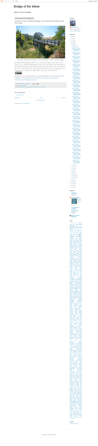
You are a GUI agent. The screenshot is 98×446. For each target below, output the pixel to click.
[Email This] (33, 84)
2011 (72, 183)
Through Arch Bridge (78, 408)
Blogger (54, 434)
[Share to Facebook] (37, 84)
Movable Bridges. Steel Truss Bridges (76, 292)
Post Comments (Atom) (25, 103)
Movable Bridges (74, 288)
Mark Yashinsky (74, 27)
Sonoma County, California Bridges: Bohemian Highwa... (77, 149)
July (73, 166)
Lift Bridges (72, 287)
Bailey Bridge (79, 226)
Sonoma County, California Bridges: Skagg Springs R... (76, 73)
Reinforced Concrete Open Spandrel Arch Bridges (76, 353)
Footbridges (79, 278)
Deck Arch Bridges (76, 271)
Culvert (71, 270)
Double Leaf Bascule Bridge (76, 275)
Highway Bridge (74, 282)
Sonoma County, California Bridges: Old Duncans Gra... (76, 145)
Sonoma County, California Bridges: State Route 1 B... (76, 137)
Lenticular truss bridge (74, 285)
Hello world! (73, 194)
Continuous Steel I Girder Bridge (76, 266)
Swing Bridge (73, 406)
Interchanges (79, 284)
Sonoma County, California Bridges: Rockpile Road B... (76, 113)
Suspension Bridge (77, 403)
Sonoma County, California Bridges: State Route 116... (76, 141)
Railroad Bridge (78, 323)
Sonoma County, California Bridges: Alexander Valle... (76, 105)
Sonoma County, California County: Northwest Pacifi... (76, 97)
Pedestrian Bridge (77, 297)
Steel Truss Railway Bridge (76, 395)
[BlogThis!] (34, 84)
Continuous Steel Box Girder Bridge (76, 259)
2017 (72, 38)
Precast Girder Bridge (76, 312)
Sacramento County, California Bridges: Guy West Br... (76, 61)
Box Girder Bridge (76, 231)
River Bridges (73, 365)
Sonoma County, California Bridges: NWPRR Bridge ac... (77, 93)
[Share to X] (35, 84)
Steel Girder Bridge (76, 378)
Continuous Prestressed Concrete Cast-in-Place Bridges (76, 256)
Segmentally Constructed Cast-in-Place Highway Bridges (76, 371)
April (73, 172)
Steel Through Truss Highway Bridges (76, 388)
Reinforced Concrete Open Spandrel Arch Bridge (76, 350)
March (73, 174)
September (74, 47)
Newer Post (17, 97)
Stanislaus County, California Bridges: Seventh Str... (76, 53)
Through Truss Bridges (74, 410)
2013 (72, 179)
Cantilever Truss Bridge (76, 237)
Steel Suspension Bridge (76, 381)
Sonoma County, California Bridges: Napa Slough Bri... (76, 133)
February (74, 175)
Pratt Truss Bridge (76, 306)
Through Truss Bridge (76, 409)
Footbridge (72, 278)
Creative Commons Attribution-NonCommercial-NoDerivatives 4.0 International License (37, 79)
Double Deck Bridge (77, 274)
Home (41, 97)
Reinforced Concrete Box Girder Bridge (76, 333)
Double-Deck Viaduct (76, 276)
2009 (72, 187)
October (74, 45)
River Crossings (78, 367)
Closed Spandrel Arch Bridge (76, 244)
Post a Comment (20, 95)
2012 (72, 181)
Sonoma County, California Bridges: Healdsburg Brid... (76, 85)
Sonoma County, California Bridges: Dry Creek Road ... (76, 121)
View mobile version (40, 100)
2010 (72, 185)
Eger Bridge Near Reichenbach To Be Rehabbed (75, 211)
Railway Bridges (76, 325)
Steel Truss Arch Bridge (75, 392)
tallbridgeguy (74, 192)
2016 (72, 40)
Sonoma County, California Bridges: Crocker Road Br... (76, 125)
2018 (72, 36)
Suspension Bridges (76, 405)
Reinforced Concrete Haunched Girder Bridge (76, 347)
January (74, 177)
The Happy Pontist (75, 197)
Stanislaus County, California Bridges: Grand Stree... (76, 49)
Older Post (64, 97)
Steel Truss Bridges (77, 394)
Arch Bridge (75, 224)
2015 (72, 41)
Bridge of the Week (27, 6)
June (73, 168)
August (73, 165)
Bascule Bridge (73, 227)
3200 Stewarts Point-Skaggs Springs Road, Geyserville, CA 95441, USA (32, 86)
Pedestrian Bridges (76, 299)
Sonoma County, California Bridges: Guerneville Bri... (76, 157)
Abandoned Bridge (73, 222)
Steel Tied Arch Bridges (77, 390)
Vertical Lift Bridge (78, 415)
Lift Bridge (80, 285)
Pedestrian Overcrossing (76, 300)
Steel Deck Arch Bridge (74, 376)
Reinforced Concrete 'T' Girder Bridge (76, 327)
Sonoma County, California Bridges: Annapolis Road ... (76, 77)
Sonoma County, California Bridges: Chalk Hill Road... (76, 101)
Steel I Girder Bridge (22, 85)
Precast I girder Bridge (76, 313)
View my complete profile (75, 31)
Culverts (74, 270)
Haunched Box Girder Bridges (76, 280)
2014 (72, 43)
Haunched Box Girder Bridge (76, 279)
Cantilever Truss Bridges (76, 238)
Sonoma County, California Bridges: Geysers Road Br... (76, 129)
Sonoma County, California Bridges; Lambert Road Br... (76, 69)
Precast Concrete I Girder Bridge (76, 309)
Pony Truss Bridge (77, 305)
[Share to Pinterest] (38, 84)
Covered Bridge (78, 269)
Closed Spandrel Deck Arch (76, 246)
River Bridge (79, 364)
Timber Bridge (76, 413)
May (73, 170)
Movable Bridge (78, 287)
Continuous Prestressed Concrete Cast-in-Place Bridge (76, 253)
